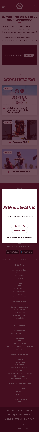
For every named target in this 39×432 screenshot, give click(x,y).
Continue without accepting (19, 238)
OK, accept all (19, 226)
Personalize (19, 231)
